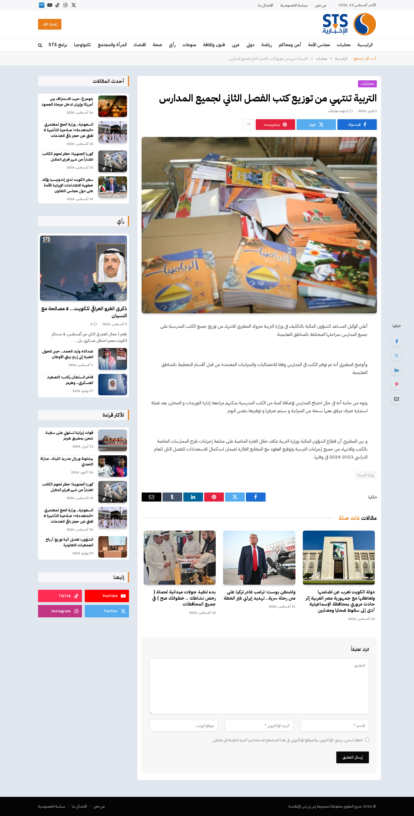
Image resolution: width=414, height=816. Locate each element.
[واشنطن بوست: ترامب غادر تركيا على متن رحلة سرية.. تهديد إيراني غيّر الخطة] (259, 558)
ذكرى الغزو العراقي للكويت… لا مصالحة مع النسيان (84, 312)
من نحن (320, 5)
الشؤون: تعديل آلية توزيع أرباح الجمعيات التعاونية (69, 542)
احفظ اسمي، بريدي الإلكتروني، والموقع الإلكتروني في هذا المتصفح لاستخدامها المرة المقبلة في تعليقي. (287, 740)
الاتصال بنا (265, 5)
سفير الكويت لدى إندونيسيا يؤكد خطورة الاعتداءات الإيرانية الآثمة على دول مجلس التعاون (67, 185)
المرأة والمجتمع (112, 44)
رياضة (266, 44)
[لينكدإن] (396, 370)
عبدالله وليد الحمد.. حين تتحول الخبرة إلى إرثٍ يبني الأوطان (67, 354)
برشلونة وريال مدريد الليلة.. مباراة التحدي (66, 461)
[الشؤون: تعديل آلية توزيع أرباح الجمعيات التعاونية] (112, 547)
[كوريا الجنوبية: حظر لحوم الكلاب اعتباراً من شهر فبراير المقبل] (112, 161)
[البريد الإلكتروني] (396, 398)
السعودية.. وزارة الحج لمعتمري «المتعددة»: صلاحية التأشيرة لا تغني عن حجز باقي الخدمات (68, 130)
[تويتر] (396, 355)
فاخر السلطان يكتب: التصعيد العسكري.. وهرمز (70, 380)
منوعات (189, 44)
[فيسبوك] (396, 341)
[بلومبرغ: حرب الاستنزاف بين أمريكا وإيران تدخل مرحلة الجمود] (112, 106)
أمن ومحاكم (290, 44)
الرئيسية (365, 44)
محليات (344, 44)
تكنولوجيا (82, 44)
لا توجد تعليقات (338, 111)
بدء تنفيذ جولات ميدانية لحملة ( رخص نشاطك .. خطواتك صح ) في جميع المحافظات (184, 598)
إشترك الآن (50, 24)
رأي (172, 44)
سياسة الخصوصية (294, 5)
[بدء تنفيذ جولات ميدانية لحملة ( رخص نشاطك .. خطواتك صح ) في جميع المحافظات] (180, 558)
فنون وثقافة (214, 44)
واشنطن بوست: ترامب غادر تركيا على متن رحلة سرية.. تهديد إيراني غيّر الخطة (259, 595)
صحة (157, 44)
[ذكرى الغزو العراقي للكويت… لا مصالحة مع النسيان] (83, 268)
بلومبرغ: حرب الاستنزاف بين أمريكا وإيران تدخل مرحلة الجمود (67, 101)
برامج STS (57, 44)
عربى (236, 44)
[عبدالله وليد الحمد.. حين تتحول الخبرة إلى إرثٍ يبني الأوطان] (112, 359)
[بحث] (40, 45)
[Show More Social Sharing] (248, 124)
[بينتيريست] (396, 384)
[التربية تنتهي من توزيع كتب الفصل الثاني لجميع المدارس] (259, 225)
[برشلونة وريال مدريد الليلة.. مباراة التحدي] (112, 466)
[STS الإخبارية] (349, 24)
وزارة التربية (366, 475)
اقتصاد (139, 44)
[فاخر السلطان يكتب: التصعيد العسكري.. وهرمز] (112, 385)
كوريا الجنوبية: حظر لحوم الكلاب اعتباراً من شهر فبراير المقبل (67, 156)
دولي (250, 44)
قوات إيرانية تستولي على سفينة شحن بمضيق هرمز (69, 435)
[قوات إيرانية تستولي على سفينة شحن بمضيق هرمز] (112, 440)
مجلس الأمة (319, 44)
